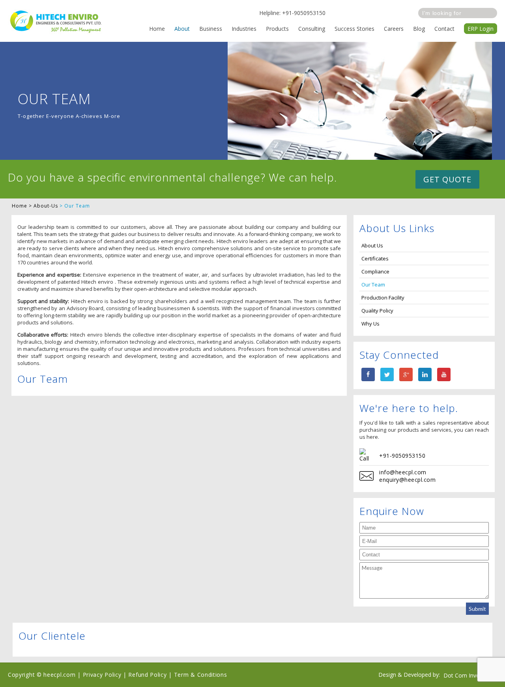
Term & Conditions (200, 674)
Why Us (370, 323)
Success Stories (354, 28)
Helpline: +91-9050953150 (292, 13)
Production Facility (382, 297)
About (182, 28)
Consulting (311, 28)
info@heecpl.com (402, 472)
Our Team (373, 284)
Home (157, 28)
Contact (444, 28)
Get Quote (447, 179)
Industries (244, 28)
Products (277, 28)
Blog (419, 28)
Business (210, 28)
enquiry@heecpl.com (407, 479)
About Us (372, 245)
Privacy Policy (102, 674)
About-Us (46, 205)
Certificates (375, 258)
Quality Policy (377, 310)
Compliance (375, 271)
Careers (394, 28)
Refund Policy (147, 674)
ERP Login (481, 28)
